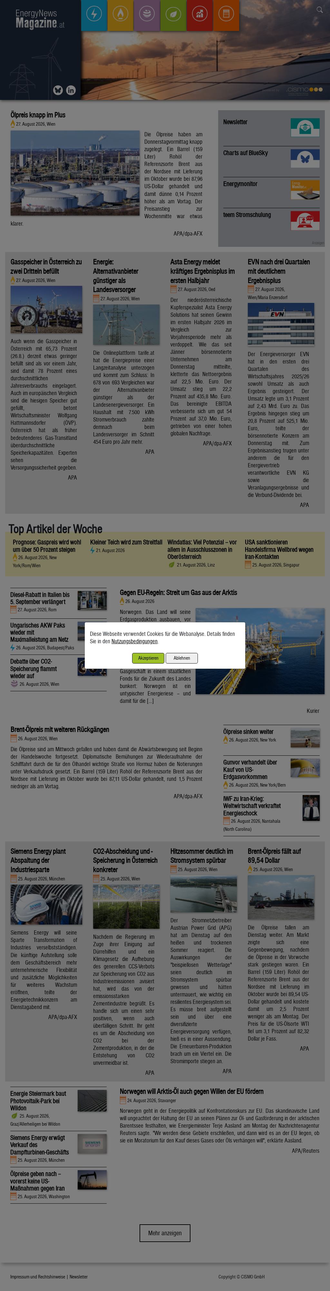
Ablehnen (182, 658)
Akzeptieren (148, 658)
